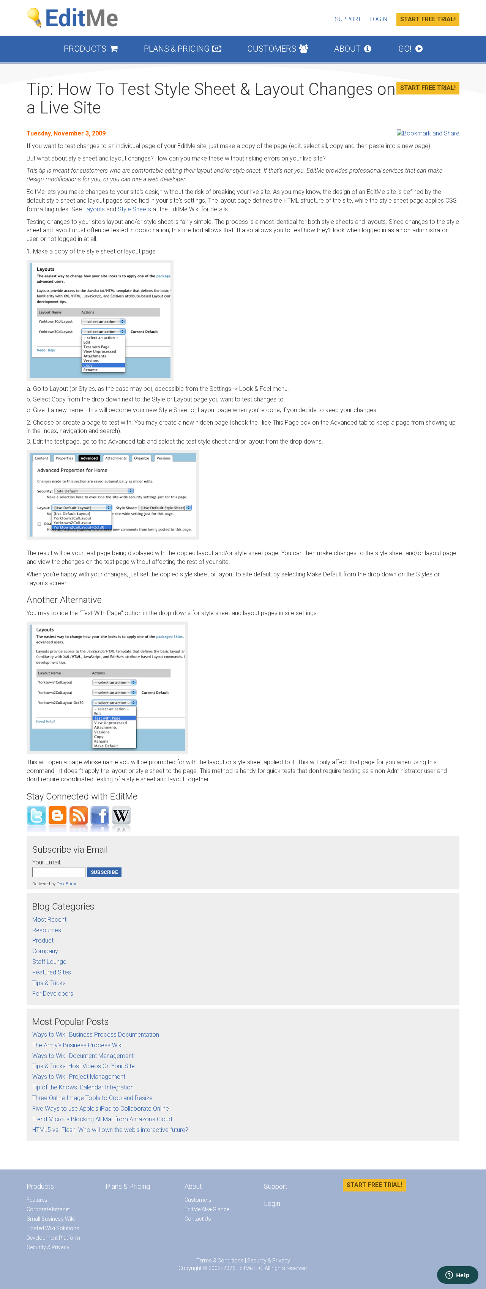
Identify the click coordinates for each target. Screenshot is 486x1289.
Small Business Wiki (51, 1219)
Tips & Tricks (49, 983)
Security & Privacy (48, 1247)
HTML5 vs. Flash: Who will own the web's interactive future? (110, 1129)
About (353, 49)
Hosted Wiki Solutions (53, 1228)
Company (45, 951)
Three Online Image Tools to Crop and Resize (92, 1098)
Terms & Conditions (220, 1261)
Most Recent (49, 919)
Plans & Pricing (182, 49)
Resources (46, 930)
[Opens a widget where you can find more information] (457, 1275)
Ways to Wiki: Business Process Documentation (95, 1034)
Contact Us (198, 1219)
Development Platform (53, 1238)
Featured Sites (51, 972)
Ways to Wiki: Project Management (78, 1076)
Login (378, 19)
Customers (277, 49)
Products (90, 49)
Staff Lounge (49, 961)
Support (348, 19)
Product (43, 940)
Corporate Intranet (48, 1209)
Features (37, 1200)
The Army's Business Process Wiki (77, 1045)
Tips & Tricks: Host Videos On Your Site (83, 1066)
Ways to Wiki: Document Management (83, 1055)
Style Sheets (134, 209)
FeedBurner (68, 883)
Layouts (94, 209)
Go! (410, 49)
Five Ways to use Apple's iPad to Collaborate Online (100, 1108)
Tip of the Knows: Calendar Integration (83, 1087)
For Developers (52, 993)
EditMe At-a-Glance (207, 1209)
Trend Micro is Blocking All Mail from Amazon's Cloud (102, 1119)
